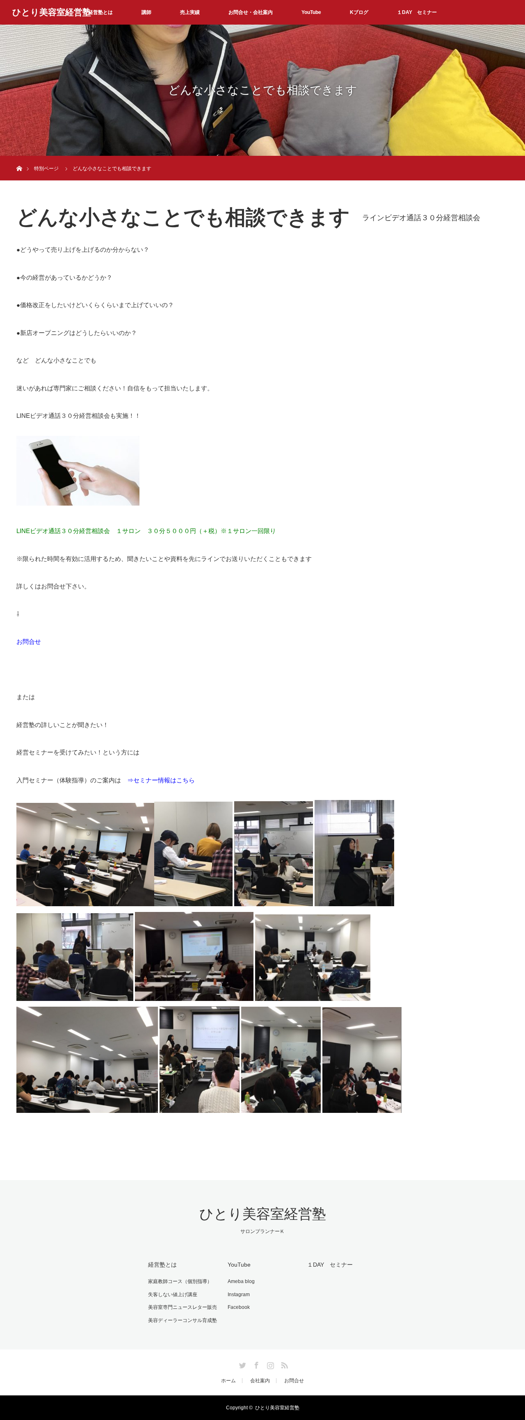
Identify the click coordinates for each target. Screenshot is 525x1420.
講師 (146, 12)
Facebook (239, 1307)
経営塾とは (100, 12)
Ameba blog (241, 1281)
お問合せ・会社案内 (250, 12)
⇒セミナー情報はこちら (161, 780)
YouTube (311, 12)
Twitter (241, 1364)
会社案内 (260, 1380)
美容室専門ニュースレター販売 (182, 1307)
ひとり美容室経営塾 (51, 12)
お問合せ (28, 641)
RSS (283, 1364)
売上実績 (190, 12)
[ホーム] (19, 159)
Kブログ (359, 12)
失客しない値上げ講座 (172, 1294)
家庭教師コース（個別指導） (180, 1281)
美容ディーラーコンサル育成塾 (182, 1320)
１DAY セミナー (417, 12)
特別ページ (46, 168)
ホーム (228, 1380)
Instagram (239, 1294)
